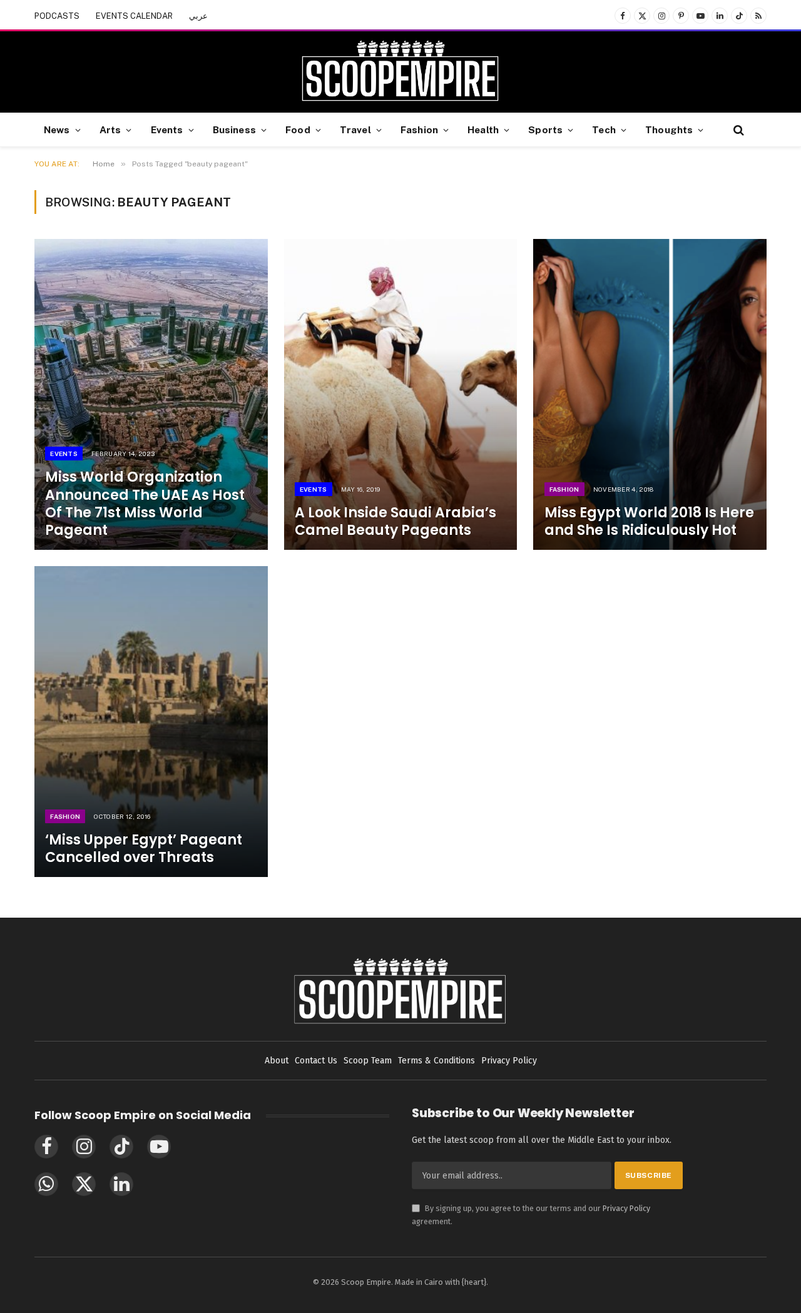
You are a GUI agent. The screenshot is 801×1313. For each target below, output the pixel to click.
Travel (355, 129)
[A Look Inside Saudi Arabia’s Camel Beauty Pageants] (401, 394)
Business (234, 129)
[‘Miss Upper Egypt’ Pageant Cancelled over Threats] (151, 721)
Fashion (419, 129)
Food (297, 129)
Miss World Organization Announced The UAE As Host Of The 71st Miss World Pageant (145, 504)
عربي (198, 16)
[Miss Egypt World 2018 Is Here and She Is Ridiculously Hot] (650, 394)
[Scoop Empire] (400, 72)
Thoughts (669, 129)
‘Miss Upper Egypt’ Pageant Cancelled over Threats (143, 848)
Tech (604, 129)
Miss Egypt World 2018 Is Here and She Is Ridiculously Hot (649, 521)
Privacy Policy (626, 1208)
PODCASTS (56, 16)
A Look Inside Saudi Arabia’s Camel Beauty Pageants (395, 521)
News (57, 129)
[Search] (737, 130)
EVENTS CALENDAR (134, 16)
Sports (545, 129)
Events (167, 129)
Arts (110, 129)
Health (483, 129)
